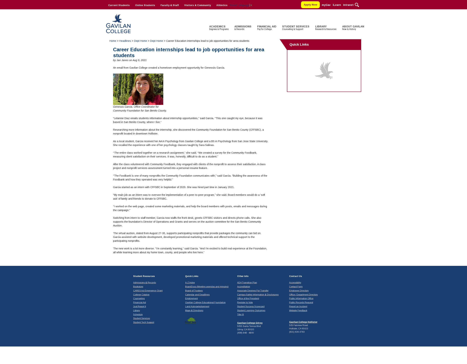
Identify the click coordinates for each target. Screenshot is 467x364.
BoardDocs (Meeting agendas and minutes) (207, 286)
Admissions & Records (144, 282)
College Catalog (141, 294)
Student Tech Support (143, 322)
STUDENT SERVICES (295, 27)
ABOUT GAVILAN (353, 27)
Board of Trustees (194, 290)
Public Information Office (301, 298)
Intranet (348, 4)
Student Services (141, 318)
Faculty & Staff (170, 5)
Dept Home (140, 40)
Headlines (125, 40)
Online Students (145, 5)
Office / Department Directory (303, 294)
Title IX (240, 314)
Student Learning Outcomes (251, 310)
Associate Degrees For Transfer (253, 290)
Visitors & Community (197, 5)
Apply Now (310, 4)
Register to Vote (245, 302)
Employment (191, 298)
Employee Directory (299, 290)
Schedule (138, 314)
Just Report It (139, 306)
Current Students (119, 5)
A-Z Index (190, 282)
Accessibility (295, 282)
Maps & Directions (194, 310)
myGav (326, 4)
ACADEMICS (219, 27)
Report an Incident (298, 306)
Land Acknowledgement (197, 306)
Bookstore (138, 286)
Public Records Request (301, 302)
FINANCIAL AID (266, 27)
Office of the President (248, 298)
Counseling (139, 298)
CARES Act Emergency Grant (148, 290)
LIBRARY (325, 27)
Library (136, 310)
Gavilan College (118, 23)
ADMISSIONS (242, 27)
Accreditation (243, 286)
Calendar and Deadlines (197, 294)
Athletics (221, 5)
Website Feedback (298, 310)
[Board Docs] (190, 320)
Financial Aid (139, 302)
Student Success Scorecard (251, 306)
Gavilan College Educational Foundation (205, 302)
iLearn (337, 4)
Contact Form (296, 286)
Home (112, 40)
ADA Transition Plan (247, 282)
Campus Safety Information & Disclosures (258, 294)
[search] (357, 4)
